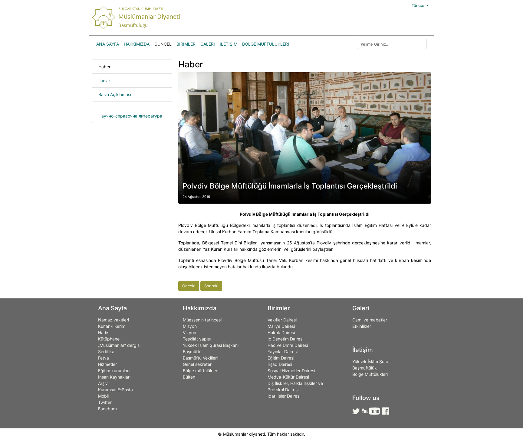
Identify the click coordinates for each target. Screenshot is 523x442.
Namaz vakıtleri (113, 319)
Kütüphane (109, 338)
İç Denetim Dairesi (285, 338)
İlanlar (104, 80)
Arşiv (103, 383)
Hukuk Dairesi (281, 332)
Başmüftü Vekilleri (200, 357)
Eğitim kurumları (114, 370)
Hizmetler (107, 364)
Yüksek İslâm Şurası (371, 361)
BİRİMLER (186, 44)
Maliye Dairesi (281, 326)
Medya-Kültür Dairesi (288, 376)
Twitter (105, 402)
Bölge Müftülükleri (265, 44)
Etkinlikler (361, 326)
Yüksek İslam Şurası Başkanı (210, 345)
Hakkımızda (137, 44)
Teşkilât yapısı (197, 338)
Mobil (103, 395)
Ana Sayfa (107, 44)
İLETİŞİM (228, 44)
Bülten (189, 376)
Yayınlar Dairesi (283, 351)
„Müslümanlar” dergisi (119, 345)
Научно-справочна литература (130, 115)
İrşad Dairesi (280, 364)
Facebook (108, 408)
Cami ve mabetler (369, 319)
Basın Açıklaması (114, 94)
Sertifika (106, 351)
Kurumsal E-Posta (115, 389)
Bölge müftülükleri (200, 370)
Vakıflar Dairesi (282, 319)
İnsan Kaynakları (114, 376)
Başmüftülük (364, 367)
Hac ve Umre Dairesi (288, 345)
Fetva (103, 357)
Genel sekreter (197, 364)
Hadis (103, 332)
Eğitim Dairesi (281, 357)
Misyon (190, 326)
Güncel (163, 44)
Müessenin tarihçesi (202, 319)
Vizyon (189, 332)
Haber (104, 66)
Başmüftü (192, 351)
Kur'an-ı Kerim (111, 326)
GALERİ (207, 44)
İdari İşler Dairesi (284, 395)
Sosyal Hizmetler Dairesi (291, 370)
